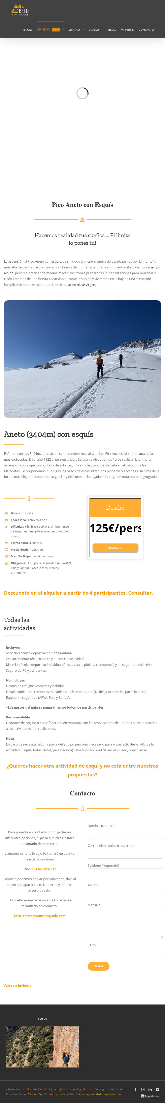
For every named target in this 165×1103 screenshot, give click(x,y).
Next (74, 1043)
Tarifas (32, 1094)
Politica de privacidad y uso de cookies (98, 1094)
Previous (11, 1043)
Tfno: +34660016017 (38, 1089)
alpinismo (137, 267)
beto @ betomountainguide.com (72, 1089)
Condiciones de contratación (56, 1094)
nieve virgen (86, 284)
